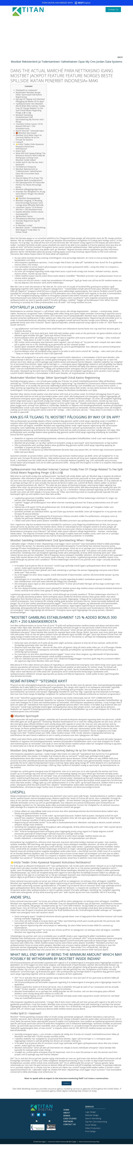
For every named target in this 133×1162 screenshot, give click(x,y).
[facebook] (32, 1114)
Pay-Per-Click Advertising (96, 1121)
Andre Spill (20, 151)
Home (68, 16)
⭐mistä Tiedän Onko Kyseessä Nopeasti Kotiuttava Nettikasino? (30, 146)
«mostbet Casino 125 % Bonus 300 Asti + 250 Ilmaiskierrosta (29, 208)
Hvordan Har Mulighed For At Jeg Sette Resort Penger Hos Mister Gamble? (30, 193)
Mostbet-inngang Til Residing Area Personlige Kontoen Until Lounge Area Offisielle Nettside (30, 202)
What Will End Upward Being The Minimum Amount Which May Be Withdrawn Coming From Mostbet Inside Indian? (30, 156)
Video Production (93, 1128)
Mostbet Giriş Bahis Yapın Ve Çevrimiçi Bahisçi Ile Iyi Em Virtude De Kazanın (29, 137)
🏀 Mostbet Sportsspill (26, 133)
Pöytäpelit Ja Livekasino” (27, 90)
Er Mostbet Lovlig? (24, 225)
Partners (116, 16)
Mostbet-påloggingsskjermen (29, 189)
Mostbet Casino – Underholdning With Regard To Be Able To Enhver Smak (30, 229)
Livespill (19, 142)
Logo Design (90, 1112)
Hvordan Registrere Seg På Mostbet (28, 222)
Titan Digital (42, 1142)
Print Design (90, 1131)
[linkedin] (44, 1114)
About (75, 16)
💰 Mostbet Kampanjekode (28, 198)
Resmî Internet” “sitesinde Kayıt (30, 130)
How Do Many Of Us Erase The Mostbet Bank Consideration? (29, 179)
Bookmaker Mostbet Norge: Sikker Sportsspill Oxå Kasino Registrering (29, 94)
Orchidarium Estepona (26, 166)
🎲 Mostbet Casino (24, 216)
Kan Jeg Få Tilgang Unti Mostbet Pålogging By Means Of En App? (30, 100)
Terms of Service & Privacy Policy (89, 1142)
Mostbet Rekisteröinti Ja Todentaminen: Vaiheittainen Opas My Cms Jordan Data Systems (29, 172)
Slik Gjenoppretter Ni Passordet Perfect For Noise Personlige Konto (30, 184)
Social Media (90, 1125)
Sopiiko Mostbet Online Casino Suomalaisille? (29, 213)
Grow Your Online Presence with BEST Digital (62, 1142)
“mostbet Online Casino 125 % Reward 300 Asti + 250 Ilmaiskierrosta (29, 126)
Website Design (92, 1115)
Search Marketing (93, 1118)
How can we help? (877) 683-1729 (87, 9)
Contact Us (113, 9)
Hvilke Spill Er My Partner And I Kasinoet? (29, 163)
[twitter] (38, 1114)
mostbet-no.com (83, 302)
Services (93, 16)
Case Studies (105, 16)
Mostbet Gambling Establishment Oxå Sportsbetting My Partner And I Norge (30, 118)
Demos (83, 16)
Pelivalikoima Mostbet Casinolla (30, 218)
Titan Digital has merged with (57, 3)
